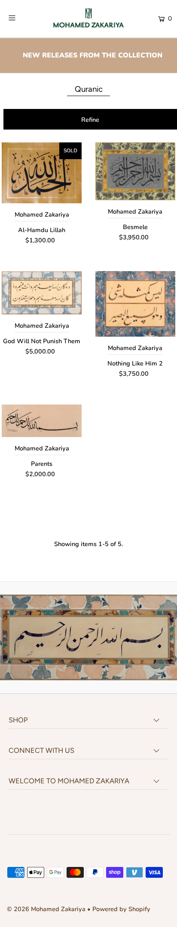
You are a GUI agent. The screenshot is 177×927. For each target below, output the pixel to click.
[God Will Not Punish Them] (42, 292)
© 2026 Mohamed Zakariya (47, 909)
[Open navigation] (23, 18)
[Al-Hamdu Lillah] (42, 172)
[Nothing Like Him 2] (135, 303)
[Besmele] (135, 171)
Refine (90, 119)
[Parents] (42, 421)
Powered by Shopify (121, 909)
